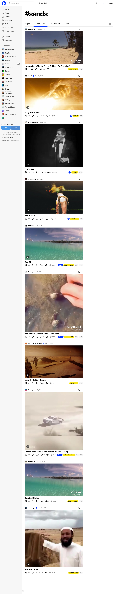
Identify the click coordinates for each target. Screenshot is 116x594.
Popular (7, 13)
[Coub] (4, 3)
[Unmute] (27, 107)
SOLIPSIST (30, 215)
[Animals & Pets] (11, 49)
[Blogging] (11, 53)
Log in (110, 3)
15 (81, 69)
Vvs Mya (30, 225)
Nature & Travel (73, 69)
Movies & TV (73, 383)
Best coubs (8, 20)
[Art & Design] (11, 78)
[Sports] (11, 89)
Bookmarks (8, 40)
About (3, 132)
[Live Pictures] (11, 82)
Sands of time (31, 569)
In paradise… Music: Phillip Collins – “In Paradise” (47, 66)
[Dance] (11, 110)
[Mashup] (11, 60)
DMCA (18, 134)
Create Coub (43, 3)
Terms (4, 134)
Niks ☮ (30, 76)
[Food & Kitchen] (11, 96)
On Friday (29, 169)
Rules (13, 134)
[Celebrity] (11, 100)
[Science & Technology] (11, 92)
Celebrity (74, 172)
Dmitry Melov (32, 179)
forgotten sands (32, 112)
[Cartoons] (11, 74)
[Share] (79, 29)
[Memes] (11, 118)
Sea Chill (29, 262)
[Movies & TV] (11, 67)
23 (81, 337)
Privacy (8, 134)
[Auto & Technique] (11, 114)
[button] (110, 23)
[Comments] (36, 69)
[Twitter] (6, 128)
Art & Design (74, 218)
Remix (60, 265)
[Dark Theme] (97, 3)
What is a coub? (9, 31)
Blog (7, 132)
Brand (15, 132)
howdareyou (31, 508)
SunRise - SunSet (33, 122)
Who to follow (9, 27)
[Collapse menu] (22, 591)
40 (80, 172)
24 (80, 383)
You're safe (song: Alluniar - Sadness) (42, 333)
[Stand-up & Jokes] (11, 56)
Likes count (40, 24)
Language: (7, 137)
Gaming (75, 115)
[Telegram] (15, 128)
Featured (7, 17)
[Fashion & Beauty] (11, 107)
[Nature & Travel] (11, 103)
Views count (55, 24)
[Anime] (11, 64)
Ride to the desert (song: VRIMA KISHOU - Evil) (46, 452)
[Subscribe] (18, 64)
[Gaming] (11, 71)
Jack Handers (32, 29)
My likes (7, 37)
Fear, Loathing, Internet (35, 343)
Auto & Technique (69, 454)
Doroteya (31, 272)
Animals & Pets (69, 336)
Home (7, 9)
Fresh (67, 24)
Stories (7, 24)
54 (81, 265)
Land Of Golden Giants (35, 380)
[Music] (11, 85)
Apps (11, 132)
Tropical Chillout (32, 498)
